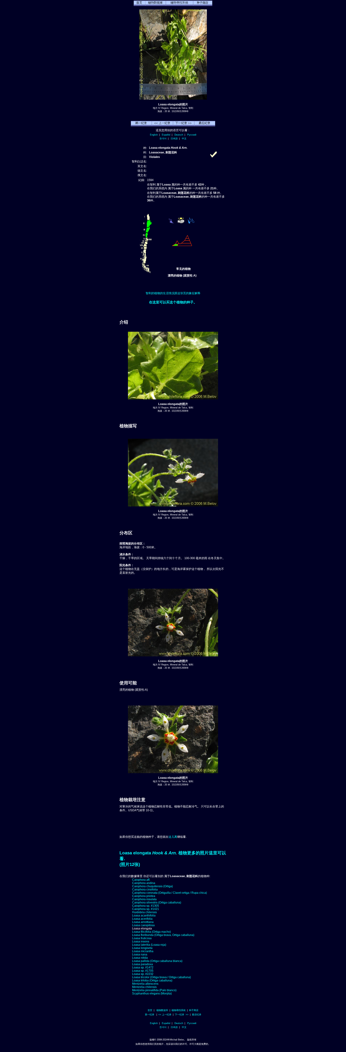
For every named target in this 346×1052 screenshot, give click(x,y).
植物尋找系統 (179, 1010)
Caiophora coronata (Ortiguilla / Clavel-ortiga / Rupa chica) (169, 892)
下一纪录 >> (181, 1014)
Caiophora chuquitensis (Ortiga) (152, 886)
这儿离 (172, 836)
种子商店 (193, 1010)
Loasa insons (140, 941)
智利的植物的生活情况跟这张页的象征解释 (173, 293)
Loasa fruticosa (142, 938)
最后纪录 (196, 1014)
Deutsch (178, 134)
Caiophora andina (143, 883)
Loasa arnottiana (143, 922)
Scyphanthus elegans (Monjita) (152, 993)
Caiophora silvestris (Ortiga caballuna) (156, 902)
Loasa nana (139, 954)
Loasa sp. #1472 (142, 967)
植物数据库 (162, 1010)
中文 (184, 138)
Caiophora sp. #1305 (145, 905)
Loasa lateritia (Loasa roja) (149, 944)
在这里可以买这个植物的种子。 (173, 302)
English (154, 134)
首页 (150, 1010)
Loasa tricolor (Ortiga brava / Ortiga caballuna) (161, 977)
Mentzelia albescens (145, 983)
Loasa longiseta (142, 947)
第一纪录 (149, 1014)
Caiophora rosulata (144, 899)
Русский (191, 134)
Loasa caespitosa (143, 925)
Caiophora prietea (143, 896)
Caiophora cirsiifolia (145, 889)
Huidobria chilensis (144, 912)
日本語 (174, 138)
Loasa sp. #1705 (142, 970)
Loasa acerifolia (142, 918)
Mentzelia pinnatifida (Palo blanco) (154, 990)
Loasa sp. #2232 (142, 973)
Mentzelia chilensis (144, 986)
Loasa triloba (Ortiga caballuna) (152, 980)
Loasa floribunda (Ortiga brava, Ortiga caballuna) (163, 934)
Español (166, 134)
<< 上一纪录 (164, 1014)
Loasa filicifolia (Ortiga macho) (151, 931)
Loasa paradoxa (142, 964)
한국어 (163, 138)
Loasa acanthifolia (144, 915)
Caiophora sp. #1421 (145, 909)
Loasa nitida (140, 957)
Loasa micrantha (142, 951)
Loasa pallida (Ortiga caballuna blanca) (157, 960)
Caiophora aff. (141, 879)
